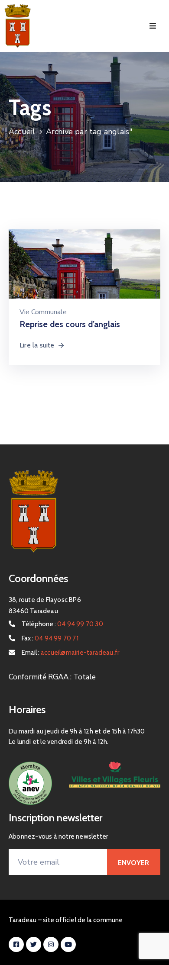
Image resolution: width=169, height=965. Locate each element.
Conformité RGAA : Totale (52, 677)
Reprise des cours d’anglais (70, 324)
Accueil (22, 131)
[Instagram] (50, 944)
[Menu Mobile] (152, 26)
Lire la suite (37, 345)
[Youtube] (68, 944)
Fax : (50, 638)
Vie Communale (43, 312)
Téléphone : (62, 624)
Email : (70, 652)
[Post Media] (84, 279)
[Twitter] (33, 944)
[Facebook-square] (16, 944)
